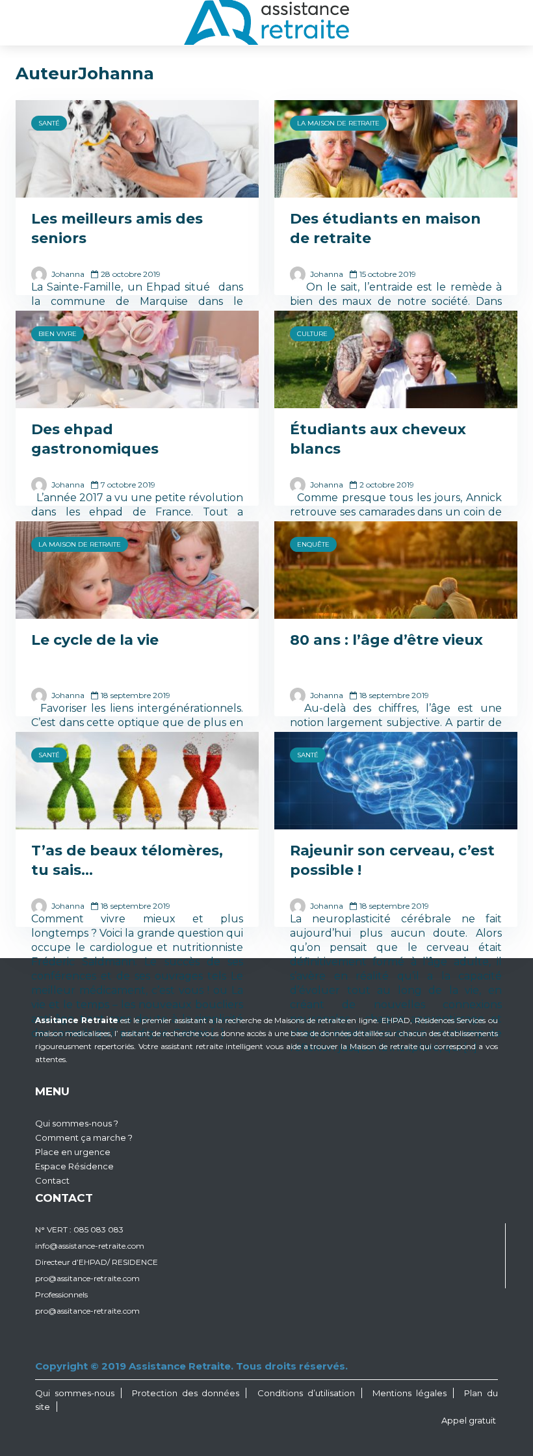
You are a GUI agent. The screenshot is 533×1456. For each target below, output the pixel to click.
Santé (49, 123)
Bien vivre (57, 334)
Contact (52, 1180)
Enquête (313, 544)
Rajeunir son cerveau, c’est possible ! (392, 860)
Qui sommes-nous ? (76, 1123)
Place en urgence (72, 1152)
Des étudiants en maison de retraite (385, 228)
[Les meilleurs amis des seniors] (137, 148)
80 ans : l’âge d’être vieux (386, 640)
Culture (312, 334)
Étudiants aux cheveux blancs (378, 439)
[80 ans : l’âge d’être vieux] (395, 569)
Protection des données (185, 1393)
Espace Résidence (74, 1166)
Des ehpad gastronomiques (95, 439)
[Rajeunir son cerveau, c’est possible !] (395, 780)
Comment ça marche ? (84, 1137)
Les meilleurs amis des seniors (117, 228)
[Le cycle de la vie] (137, 569)
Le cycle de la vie (95, 640)
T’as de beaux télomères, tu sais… (127, 860)
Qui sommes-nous (74, 1393)
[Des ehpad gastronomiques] (137, 358)
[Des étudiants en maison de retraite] (395, 148)
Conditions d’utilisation (306, 1393)
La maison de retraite (338, 123)
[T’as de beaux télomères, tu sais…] (137, 780)
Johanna (66, 274)
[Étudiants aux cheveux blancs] (395, 358)
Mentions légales (409, 1393)
